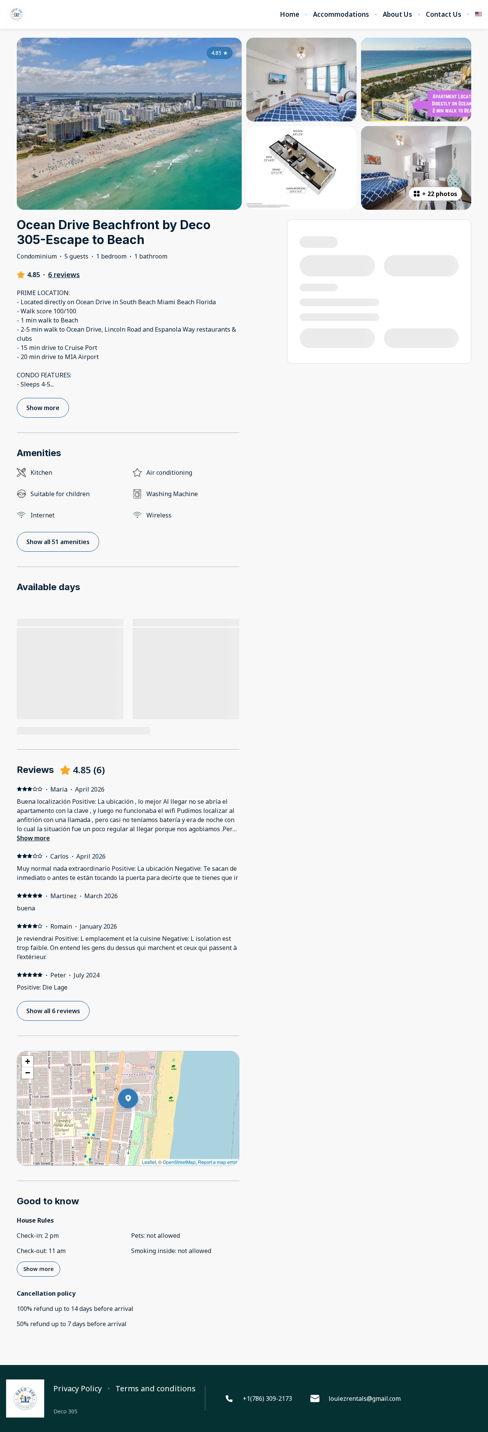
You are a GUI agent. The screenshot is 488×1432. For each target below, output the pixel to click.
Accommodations (341, 14)
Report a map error (217, 1162)
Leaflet (149, 1162)
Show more (33, 838)
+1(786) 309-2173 (267, 1398)
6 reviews (64, 274)
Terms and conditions (156, 1388)
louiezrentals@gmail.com (365, 1398)
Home (289, 14)
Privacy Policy (77, 1388)
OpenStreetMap (179, 1162)
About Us (397, 14)
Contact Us (443, 14)
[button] (138, 1118)
